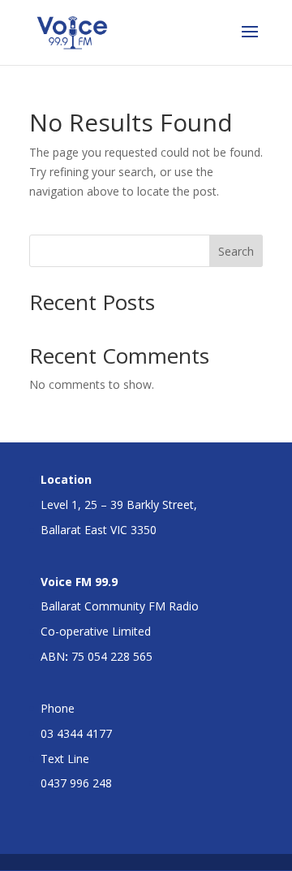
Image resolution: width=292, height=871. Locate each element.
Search (236, 251)
